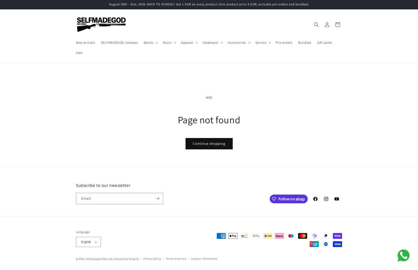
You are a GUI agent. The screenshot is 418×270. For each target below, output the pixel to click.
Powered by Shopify (126, 259)
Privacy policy (152, 258)
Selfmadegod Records (99, 259)
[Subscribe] (157, 198)
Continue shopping (209, 143)
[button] (150, 42)
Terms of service (176, 258)
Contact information (204, 258)
